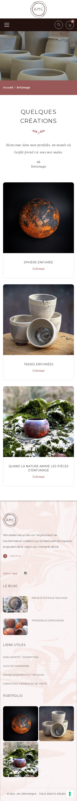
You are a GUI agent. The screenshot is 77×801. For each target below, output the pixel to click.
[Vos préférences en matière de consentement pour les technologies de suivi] (70, 794)
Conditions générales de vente (25, 683)
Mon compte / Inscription (20, 657)
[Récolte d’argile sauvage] (15, 604)
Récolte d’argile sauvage (49, 597)
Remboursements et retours (23, 674)
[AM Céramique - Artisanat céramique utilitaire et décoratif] (38, 8)
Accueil (8, 87)
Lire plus (15, 556)
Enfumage (38, 166)
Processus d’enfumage (48, 620)
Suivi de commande (16, 666)
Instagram (25, 573)
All (38, 162)
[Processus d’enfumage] (15, 627)
